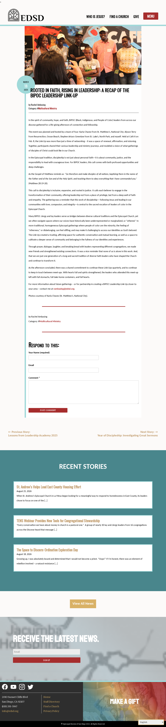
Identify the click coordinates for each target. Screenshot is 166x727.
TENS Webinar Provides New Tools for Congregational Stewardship (58, 520)
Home (46, 697)
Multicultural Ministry (47, 108)
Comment (34, 378)
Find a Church (51, 706)
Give (136, 16)
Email (31, 365)
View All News (83, 604)
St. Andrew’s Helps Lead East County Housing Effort (49, 486)
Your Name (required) (39, 353)
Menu (150, 16)
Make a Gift (124, 701)
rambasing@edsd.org (64, 289)
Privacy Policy (51, 711)
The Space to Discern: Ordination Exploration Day (47, 549)
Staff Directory (51, 701)
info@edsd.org (10, 711)
